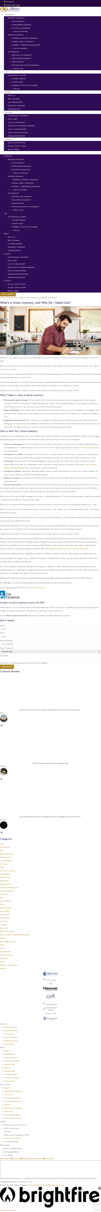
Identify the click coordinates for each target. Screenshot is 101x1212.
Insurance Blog (14, 109)
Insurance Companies (16, 106)
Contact (8, 139)
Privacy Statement (35, 1185)
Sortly (87, 464)
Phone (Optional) (6, 640)
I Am (6, 72)
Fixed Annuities (18, 62)
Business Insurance (15, 35)
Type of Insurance (7, 648)
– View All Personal (20, 32)
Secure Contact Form (17, 146)
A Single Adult (17, 82)
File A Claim (12, 119)
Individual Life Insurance (22, 55)
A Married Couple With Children (25, 85)
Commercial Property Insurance (25, 38)
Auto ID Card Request (16, 122)
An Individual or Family (17, 75)
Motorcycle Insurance (21, 28)
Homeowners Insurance (21, 25)
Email (2, 633)
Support (8, 112)
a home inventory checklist (88, 447)
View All (3, 968)
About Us (11, 96)
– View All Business (19, 48)
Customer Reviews (15, 102)
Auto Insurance (18, 21)
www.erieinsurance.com (37, 587)
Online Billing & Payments (18, 116)
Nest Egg (17, 468)
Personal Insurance (16, 18)
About (7, 92)
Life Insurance (13, 52)
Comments (4, 655)
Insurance (9, 15)
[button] (50, 152)
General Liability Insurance (23, 42)
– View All (16, 89)
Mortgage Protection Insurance (25, 65)
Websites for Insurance (8, 1210)
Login (62, 1185)
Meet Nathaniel (14, 99)
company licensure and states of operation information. (69, 548)
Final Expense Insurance (21, 58)
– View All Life (17, 69)
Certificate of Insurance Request (21, 126)
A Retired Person (18, 79)
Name (2, 625)
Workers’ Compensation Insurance (26, 45)
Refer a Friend (13, 149)
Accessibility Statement (51, 1185)
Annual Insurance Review (18, 133)
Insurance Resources (16, 136)
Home (2, 297)
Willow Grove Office (16, 143)
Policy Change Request (17, 129)
